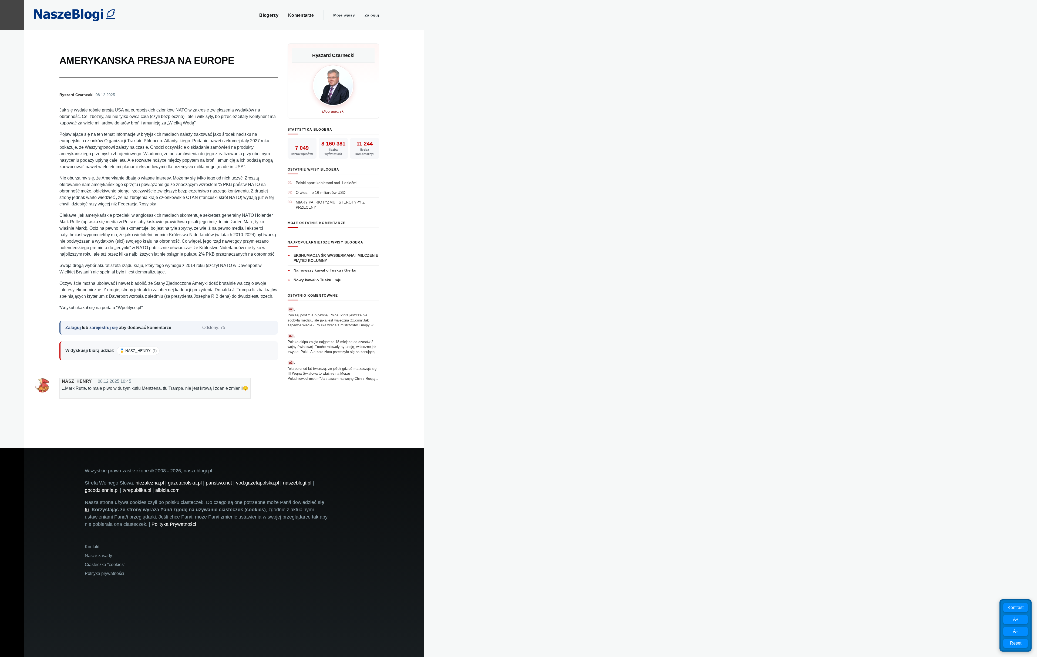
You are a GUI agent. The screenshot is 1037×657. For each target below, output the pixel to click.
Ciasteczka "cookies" (105, 564)
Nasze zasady (98, 555)
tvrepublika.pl (137, 490)
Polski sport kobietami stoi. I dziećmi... (328, 183)
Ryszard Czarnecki (76, 95)
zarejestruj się (103, 327)
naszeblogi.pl (297, 483)
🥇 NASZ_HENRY (138, 350)
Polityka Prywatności (173, 524)
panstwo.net (219, 483)
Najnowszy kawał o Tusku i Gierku (325, 270)
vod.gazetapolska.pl (257, 483)
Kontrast (1015, 607)
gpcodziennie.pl (102, 490)
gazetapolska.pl (185, 483)
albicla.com (167, 490)
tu (87, 509)
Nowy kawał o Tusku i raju (318, 280)
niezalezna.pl (150, 483)
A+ (1015, 619)
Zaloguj (372, 15)
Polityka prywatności (104, 573)
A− (1015, 631)
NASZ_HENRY (77, 381)
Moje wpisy (344, 15)
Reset (1015, 643)
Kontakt (92, 546)
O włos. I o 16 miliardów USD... (322, 192)
